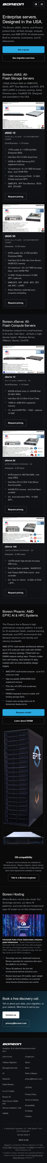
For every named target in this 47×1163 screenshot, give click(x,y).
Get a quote (23, 49)
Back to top (23, 1140)
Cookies (28, 1116)
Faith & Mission (31, 1073)
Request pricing (15, 196)
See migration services (23, 57)
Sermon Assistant (19, 1147)
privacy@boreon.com (16, 1023)
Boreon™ (7, 1145)
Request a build (23, 712)
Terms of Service (32, 1099)
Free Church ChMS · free (11, 1102)
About (27, 1062)
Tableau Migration (10, 1062)
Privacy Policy (30, 1094)
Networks (6, 1078)
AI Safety (28, 1110)
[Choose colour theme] (35, 4)
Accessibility (30, 1105)
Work (27, 1067)
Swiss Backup (8, 1084)
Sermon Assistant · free (12, 1107)
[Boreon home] (13, 4)
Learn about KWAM (23, 720)
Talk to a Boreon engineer (23, 877)
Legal (28, 1087)
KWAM (5, 1113)
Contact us (11, 1014)
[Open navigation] (41, 4)
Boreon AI (7, 1096)
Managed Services (10, 1067)
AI (3, 1073)
